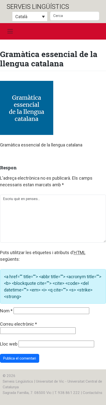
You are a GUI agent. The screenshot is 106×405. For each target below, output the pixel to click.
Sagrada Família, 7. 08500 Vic (27, 393)
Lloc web (9, 344)
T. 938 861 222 (67, 393)
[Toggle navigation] (10, 31)
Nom (6, 310)
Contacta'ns (92, 393)
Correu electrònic (18, 324)
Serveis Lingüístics (38, 6)
